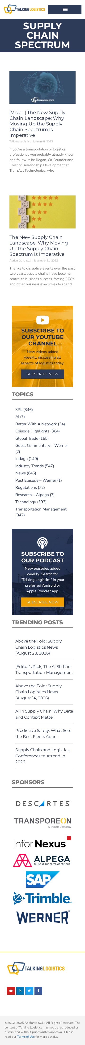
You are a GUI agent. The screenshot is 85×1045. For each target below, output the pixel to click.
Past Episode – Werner (35, 480)
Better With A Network (36, 424)
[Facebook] (38, 991)
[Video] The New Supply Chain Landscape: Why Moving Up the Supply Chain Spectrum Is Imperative (37, 124)
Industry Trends (29, 466)
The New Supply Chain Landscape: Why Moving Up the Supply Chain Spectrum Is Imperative (38, 245)
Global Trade (26, 438)
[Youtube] (11, 991)
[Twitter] (29, 991)
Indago (21, 458)
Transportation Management (41, 509)
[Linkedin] (20, 991)
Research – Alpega (32, 495)
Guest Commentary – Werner (41, 445)
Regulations (26, 487)
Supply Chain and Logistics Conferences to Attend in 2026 (42, 755)
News (20, 473)
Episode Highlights (32, 431)
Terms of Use (26, 1037)
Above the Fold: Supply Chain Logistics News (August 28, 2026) (38, 647)
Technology (25, 502)
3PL (18, 409)
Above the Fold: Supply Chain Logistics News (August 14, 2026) (38, 692)
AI (17, 416)
